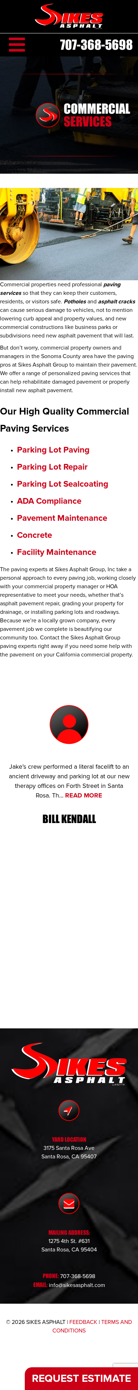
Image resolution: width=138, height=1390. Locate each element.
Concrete (34, 535)
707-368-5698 (96, 45)
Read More (83, 795)
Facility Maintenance (56, 552)
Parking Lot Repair (52, 467)
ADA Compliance (49, 501)
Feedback (83, 1322)
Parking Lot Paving (53, 450)
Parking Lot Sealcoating (62, 484)
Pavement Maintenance (62, 518)
